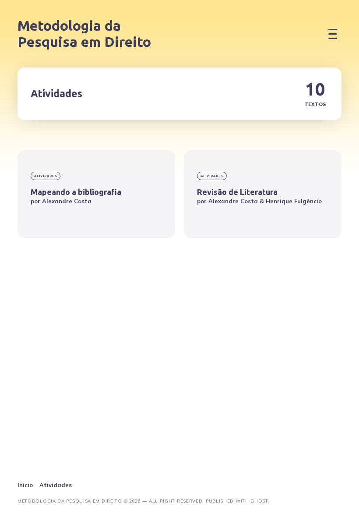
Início (25, 485)
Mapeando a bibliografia (76, 192)
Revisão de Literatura (237, 192)
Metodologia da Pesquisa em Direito (84, 34)
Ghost (259, 501)
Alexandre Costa (67, 201)
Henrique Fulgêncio (294, 201)
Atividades (46, 176)
